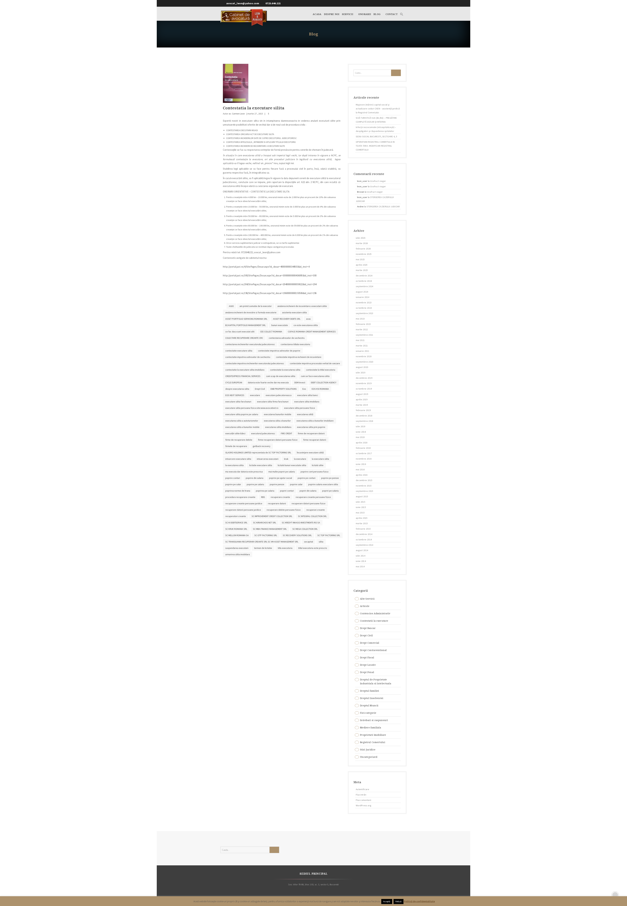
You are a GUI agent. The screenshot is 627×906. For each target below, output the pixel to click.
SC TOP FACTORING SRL (328, 535)
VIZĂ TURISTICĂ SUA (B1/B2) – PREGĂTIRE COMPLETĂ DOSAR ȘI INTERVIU (376, 119)
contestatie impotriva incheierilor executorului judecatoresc (254, 363)
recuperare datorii (277, 503)
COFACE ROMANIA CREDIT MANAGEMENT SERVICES (312, 331)
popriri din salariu (308, 490)
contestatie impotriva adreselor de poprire (279, 350)
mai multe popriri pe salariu (281, 471)
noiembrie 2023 (363, 302)
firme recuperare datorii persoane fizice (277, 439)
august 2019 (362, 394)
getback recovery (261, 446)
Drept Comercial (369, 643)
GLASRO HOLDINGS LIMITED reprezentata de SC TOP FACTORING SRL (258, 452)
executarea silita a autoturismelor (241, 420)
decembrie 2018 (364, 415)
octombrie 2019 (364, 388)
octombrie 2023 (364, 307)
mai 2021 (360, 340)
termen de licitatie (263, 548)
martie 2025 (362, 270)
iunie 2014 (361, 561)
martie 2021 (362, 345)
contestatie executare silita (238, 350)
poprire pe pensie (330, 478)
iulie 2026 (360, 237)
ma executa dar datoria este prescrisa (244, 471)
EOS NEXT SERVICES (234, 395)
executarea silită (305, 414)
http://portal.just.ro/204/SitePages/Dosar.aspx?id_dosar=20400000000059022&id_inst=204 (269, 284)
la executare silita (320, 458)
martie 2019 (362, 404)
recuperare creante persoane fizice (313, 497)
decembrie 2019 (364, 377)
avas (308, 318)
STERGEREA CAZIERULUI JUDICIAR (383, 206)
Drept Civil (260, 388)
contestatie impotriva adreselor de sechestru (247, 357)
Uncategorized (368, 757)
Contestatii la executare (374, 621)
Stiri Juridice (367, 749)
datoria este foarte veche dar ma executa (268, 382)
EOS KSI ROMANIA (320, 388)
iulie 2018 (360, 426)
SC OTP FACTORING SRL (265, 535)
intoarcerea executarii (267, 458)
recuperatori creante (235, 516)
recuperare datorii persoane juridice (243, 509)
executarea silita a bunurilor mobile (242, 427)
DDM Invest (299, 382)
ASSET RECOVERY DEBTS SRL (286, 318)
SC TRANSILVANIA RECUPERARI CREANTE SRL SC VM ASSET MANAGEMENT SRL (261, 541)
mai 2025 (360, 259)
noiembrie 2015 (363, 485)
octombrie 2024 (364, 280)
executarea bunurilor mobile (277, 414)
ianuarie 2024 (362, 297)
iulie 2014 (360, 555)
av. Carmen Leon (237, 113)
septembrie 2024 (364, 286)
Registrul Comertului (372, 742)
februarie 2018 (363, 447)
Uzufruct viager (378, 181)
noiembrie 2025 (363, 254)
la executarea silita (234, 465)
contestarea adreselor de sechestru (287, 337)
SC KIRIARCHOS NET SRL (264, 522)
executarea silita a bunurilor (277, 420)
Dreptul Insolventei (371, 698)
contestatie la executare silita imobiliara (244, 369)
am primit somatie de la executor (256, 306)
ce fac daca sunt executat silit (239, 331)
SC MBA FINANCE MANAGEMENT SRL (270, 528)
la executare (300, 458)
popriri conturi (287, 490)
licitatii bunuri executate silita (292, 465)
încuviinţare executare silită (310, 452)
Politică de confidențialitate (419, 901)
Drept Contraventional (373, 650)
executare (255, 395)
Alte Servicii (367, 598)
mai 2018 (360, 437)
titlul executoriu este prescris (312, 548)
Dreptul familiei (369, 691)
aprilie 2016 (362, 474)
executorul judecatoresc (263, 433)
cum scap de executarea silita (280, 376)
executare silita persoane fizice (299, 407)
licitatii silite (317, 465)
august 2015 (362, 496)
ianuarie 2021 (362, 351)
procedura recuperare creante (240, 497)
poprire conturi (232, 478)
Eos (304, 388)
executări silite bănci (235, 433)
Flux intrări (361, 794)
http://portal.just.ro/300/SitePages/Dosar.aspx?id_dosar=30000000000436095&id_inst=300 (269, 275)
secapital (308, 541)
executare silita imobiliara (306, 401)
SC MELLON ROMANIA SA (237, 535)
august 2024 (362, 291)
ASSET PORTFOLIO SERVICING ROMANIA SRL (246, 318)
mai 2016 (360, 469)
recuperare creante (280, 497)
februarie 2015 (363, 528)
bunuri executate (279, 325)
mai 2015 (360, 512)
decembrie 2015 (364, 480)
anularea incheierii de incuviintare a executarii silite (302, 306)
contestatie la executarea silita (285, 369)
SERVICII (348, 14)
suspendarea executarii (236, 548)
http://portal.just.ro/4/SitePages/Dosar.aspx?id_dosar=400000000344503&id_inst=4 (266, 266)
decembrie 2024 (364, 275)
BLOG (377, 14)
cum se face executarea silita (315, 376)
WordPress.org (363, 805)
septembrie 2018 (364, 421)
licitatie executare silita (260, 465)
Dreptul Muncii (369, 705)
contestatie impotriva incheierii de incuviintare (298, 357)
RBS (263, 497)
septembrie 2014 (364, 544)
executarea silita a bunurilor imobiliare (315, 420)
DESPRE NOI (331, 14)
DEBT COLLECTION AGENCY (323, 382)
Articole (364, 606)
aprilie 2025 (362, 264)
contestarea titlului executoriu (295, 344)
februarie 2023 (363, 324)
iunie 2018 (361, 431)
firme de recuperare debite (238, 439)
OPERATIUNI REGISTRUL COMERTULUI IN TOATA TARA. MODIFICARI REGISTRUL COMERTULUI (375, 145)
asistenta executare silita (294, 312)
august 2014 (362, 550)
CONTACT (392, 14)
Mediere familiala (370, 727)
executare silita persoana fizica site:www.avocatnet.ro (251, 407)
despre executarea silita (237, 388)
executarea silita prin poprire (311, 427)
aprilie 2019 (362, 399)
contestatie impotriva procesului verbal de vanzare (315, 363)
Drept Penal (367, 672)
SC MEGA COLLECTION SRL (305, 528)
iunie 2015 (361, 507)
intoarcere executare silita (238, 458)
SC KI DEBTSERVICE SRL (236, 522)
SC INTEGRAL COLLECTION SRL (312, 516)
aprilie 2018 (362, 442)
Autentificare (362, 789)
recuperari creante (315, 509)
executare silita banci (307, 395)
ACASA (317, 14)
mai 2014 (360, 566)
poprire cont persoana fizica (314, 471)
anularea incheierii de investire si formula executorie (250, 312)
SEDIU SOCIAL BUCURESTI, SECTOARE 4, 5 (376, 136)
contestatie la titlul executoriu (320, 369)
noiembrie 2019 (363, 383)
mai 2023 (360, 318)
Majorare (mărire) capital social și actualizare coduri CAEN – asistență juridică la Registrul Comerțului (378, 108)
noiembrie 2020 (363, 356)
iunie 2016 (361, 464)
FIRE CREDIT (286, 433)
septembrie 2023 (364, 313)
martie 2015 (362, 523)
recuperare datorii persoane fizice (308, 503)
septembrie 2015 (364, 491)
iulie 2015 (360, 501)
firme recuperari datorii (314, 439)
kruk (286, 458)
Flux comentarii (363, 800)
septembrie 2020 (364, 361)
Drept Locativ (368, 665)
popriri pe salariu (330, 490)
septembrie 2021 (364, 334)
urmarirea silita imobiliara (237, 554)
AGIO (231, 306)
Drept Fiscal (367, 657)
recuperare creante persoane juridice (243, 503)
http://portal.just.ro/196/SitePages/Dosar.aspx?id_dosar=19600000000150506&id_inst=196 (269, 293)
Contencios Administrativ (375, 613)
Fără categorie (368, 713)
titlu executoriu (285, 548)
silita (321, 541)
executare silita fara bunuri (238, 401)
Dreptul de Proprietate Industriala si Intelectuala (375, 681)
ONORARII (364, 14)
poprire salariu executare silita (323, 484)
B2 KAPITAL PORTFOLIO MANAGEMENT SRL (245, 325)
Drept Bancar (368, 628)
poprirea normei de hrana (237, 490)
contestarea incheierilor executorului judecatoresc (250, 344)
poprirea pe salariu (265, 490)
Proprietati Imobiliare (373, 735)
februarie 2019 (363, 410)
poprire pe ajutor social (280, 478)
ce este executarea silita (306, 325)
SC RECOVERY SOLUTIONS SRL (297, 535)
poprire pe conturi (306, 478)
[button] (401, 14)
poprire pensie (277, 484)
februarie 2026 (363, 248)
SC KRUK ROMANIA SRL (236, 528)
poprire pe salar (233, 484)
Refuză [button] (398, 901)
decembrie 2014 (364, 534)
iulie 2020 (360, 372)
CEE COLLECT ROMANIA (271, 331)
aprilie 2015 (362, 518)
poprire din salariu (254, 478)
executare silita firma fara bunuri (273, 401)
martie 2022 (362, 329)
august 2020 (362, 367)
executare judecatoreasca (278, 395)
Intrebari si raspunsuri (374, 720)
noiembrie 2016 (363, 458)
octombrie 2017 (364, 453)
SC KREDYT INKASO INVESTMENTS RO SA (301, 522)
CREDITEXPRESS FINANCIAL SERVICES (242, 376)
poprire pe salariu (255, 484)
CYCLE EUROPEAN (233, 382)
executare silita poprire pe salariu (241, 414)
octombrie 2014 (364, 539)
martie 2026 (362, 243)
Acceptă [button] (386, 901)
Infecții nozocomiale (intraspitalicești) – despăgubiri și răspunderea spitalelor (376, 129)
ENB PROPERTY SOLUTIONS (284, 388)
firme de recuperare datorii (311, 433)
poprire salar (296, 484)
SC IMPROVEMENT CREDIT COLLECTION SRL (272, 516)
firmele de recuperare (236, 446)
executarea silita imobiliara (278, 427)
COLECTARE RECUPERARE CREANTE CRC (244, 337)
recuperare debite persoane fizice (284, 509)
